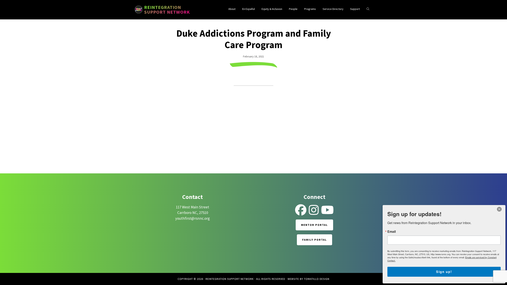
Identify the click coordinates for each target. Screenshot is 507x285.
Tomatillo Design (316, 279)
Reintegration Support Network (167, 9)
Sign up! (444, 271)
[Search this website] (368, 9)
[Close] (499, 209)
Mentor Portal (314, 225)
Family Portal (314, 239)
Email (391, 231)
